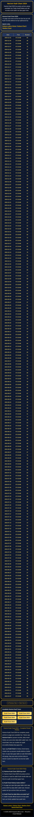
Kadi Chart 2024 (9, 717)
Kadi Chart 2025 (24, 713)
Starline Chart (6, 28)
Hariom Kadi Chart (17, 807)
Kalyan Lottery (7, 805)
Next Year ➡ (22, 703)
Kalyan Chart (21, 26)
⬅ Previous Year (12, 703)
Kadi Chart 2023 (24, 717)
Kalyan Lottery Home (9, 26)
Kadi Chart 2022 (9, 721)
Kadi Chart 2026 (9, 713)
